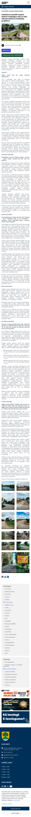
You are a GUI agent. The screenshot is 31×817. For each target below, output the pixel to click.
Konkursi (7, 613)
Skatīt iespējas (15, 813)
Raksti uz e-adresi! (9, 757)
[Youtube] (11, 786)
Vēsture (7, 650)
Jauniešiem (8, 610)
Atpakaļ (5, 9)
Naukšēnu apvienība (10, 677)
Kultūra (7, 615)
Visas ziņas (8, 589)
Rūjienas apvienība (10, 679)
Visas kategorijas (9, 662)
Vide (6, 653)
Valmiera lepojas (9, 645)
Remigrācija (8, 629)
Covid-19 (7, 597)
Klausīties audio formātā (11, 45)
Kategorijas (7, 586)
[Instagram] (3, 786)
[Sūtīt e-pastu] (3, 755)
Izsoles (7, 607)
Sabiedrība (8, 632)
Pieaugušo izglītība (10, 624)
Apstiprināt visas (15, 808)
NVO (6, 618)
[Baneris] (16, 693)
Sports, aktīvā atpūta (10, 634)
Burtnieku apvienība (10, 669)
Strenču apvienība (10, 637)
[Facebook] (3, 577)
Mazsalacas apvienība (11, 674)
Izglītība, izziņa (9, 605)
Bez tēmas (8, 594)
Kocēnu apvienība (10, 671)
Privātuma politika (7, 804)
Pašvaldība (8, 621)
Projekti (7, 626)
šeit (3, 472)
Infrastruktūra (9, 602)
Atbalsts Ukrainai (9, 591)
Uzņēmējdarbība (9, 642)
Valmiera (7, 685)
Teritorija (6, 659)
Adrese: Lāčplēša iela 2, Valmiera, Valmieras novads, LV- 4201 (13, 748)
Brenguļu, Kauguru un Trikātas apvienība (12, 665)
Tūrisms (7, 640)
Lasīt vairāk (16, 800)
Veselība (7, 648)
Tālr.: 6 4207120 (8, 752)
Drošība (7, 599)
